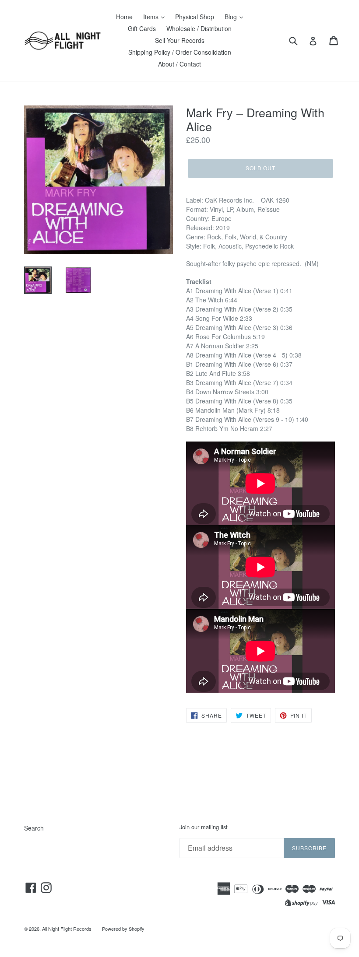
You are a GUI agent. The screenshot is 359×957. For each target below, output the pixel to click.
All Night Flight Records (67, 928)
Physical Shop (194, 16)
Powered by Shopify (123, 928)
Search (34, 828)
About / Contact (179, 64)
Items (151, 16)
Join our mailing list (204, 827)
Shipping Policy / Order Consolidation (179, 52)
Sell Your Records (179, 40)
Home (124, 16)
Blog (232, 16)
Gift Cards (142, 28)
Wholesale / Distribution (199, 28)
